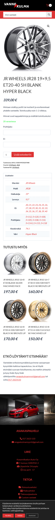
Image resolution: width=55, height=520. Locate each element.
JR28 (18, 165)
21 (30, 205)
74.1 (27, 228)
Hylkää (19, 516)
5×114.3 (29, 223)
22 (33, 205)
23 (36, 205)
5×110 (42, 220)
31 (39, 208)
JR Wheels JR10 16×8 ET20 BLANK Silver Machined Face (13, 282)
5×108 (35, 220)
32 (43, 208)
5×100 (42, 216)
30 (36, 208)
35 (30, 211)
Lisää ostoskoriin (22, 154)
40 (46, 211)
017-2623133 (14, 379)
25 (43, 205)
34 (26, 211)
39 (43, 211)
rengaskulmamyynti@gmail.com (30, 376)
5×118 (44, 223)
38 (39, 211)
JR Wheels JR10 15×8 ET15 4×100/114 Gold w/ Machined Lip (39, 329)
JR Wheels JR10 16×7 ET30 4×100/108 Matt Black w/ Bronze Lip (39, 282)
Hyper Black (31, 234)
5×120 (35, 216)
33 (46, 208)
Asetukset (32, 516)
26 (46, 205)
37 (36, 211)
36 (33, 211)
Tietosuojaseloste (29, 494)
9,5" (27, 199)
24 (39, 205)
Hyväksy (8, 516)
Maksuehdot (29, 490)
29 (33, 208)
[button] (48, 26)
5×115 (37, 223)
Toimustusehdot (29, 487)
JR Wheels (12, 165)
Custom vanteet (28, 497)
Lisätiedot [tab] (9, 175)
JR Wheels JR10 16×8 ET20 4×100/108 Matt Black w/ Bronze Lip (14, 329)
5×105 (28, 220)
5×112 (28, 216)
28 (30, 208)
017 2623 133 (28, 438)
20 (26, 205)
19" (27, 194)
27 (26, 208)
